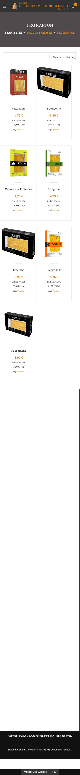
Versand (20, 130)
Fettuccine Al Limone (18, 189)
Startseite (13, 32)
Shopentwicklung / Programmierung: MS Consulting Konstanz (40, 749)
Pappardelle (54, 270)
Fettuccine (18, 108)
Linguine (54, 189)
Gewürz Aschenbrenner (39, 735)
